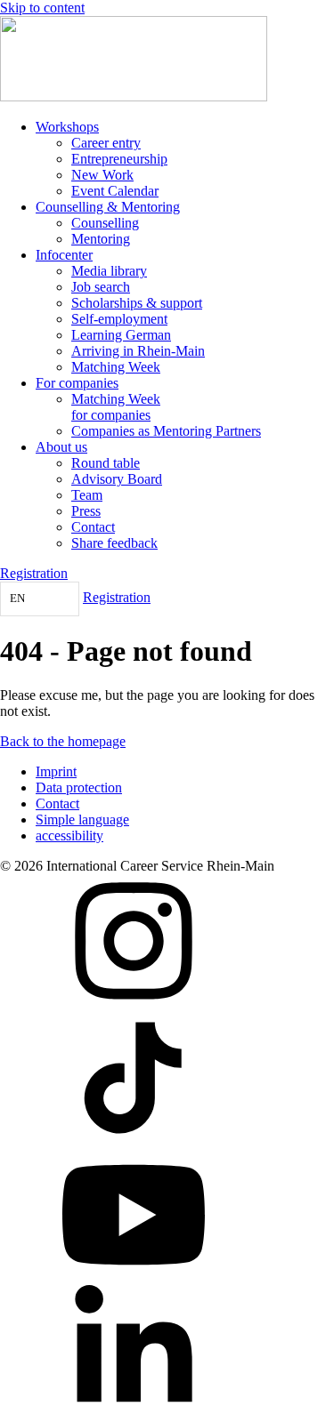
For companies (77, 382)
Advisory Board (116, 478)
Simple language (82, 819)
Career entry (106, 142)
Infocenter (64, 254)
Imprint (56, 771)
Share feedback (114, 542)
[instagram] (133, 1002)
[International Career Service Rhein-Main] (133, 96)
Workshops (67, 126)
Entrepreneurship (119, 158)
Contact (93, 526)
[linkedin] (133, 1413)
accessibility (69, 835)
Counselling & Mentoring (108, 206)
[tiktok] (133, 1139)
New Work (102, 174)
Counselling (105, 222)
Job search (100, 286)
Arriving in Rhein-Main (138, 350)
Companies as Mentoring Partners (166, 430)
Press (86, 510)
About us (61, 446)
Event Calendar (115, 190)
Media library (109, 270)
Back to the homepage (63, 741)
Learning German (121, 334)
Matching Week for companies (115, 406)
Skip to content (42, 7)
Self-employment (119, 318)
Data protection (79, 787)
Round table (105, 462)
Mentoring (100, 238)
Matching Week (115, 366)
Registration (34, 573)
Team (86, 494)
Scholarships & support (136, 302)
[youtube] (133, 1276)
